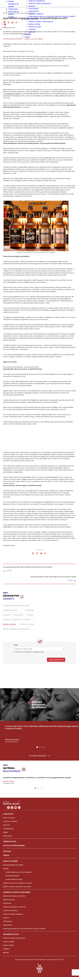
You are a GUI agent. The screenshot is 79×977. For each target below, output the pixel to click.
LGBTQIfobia (33, 8)
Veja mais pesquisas (38, 756)
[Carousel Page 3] (42, 747)
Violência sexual (10, 610)
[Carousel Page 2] (39, 747)
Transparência (8, 829)
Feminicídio (18, 615)
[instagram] (5, 19)
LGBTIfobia (29, 610)
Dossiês (5, 868)
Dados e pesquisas (12, 740)
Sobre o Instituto (9, 818)
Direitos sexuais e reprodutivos (40, 21)
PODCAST (7, 851)
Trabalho (32, 29)
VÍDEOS (6, 855)
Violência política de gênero (39, 3)
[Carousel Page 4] (44, 747)
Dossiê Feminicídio (12, 876)
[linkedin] (5, 27)
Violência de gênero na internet (17, 620)
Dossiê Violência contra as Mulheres (18, 872)
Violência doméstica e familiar (16, 606)
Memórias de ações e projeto (13, 14)
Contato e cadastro (10, 821)
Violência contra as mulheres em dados (17, 883)
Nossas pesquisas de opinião (13, 4)
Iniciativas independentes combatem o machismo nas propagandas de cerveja (37, 777)
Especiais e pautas (35, 14)
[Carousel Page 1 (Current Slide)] (37, 747)
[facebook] (4, 22)
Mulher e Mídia (34, 24)
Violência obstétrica (10, 910)
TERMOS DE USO (9, 841)
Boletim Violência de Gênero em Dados (17, 887)
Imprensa (6, 825)
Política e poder (34, 27)
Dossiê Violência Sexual (14, 879)
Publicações (13, 9)
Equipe (5, 832)
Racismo (31, 6)
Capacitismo (33, 11)
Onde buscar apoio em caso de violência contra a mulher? (52, 16)
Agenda (31, 32)
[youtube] (5, 24)
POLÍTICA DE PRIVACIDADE (14, 845)
